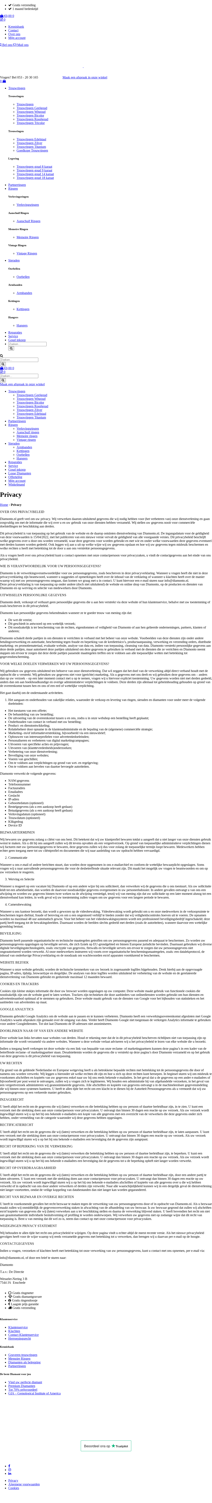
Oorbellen (23, 277)
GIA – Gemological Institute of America (34, 1393)
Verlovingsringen (28, 204)
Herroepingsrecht (19, 1338)
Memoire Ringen (28, 237)
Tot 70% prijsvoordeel (22, 1389)
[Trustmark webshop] (52, 77)
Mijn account (16, 38)
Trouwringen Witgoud (31, 111)
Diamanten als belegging (24, 1362)
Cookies (13, 1488)
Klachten (14, 1331)
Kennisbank (16, 26)
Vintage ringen (26, 439)
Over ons (14, 34)
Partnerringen (17, 185)
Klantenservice (18, 1327)
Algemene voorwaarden (24, 1484)
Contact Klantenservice (23, 1335)
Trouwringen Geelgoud (32, 108)
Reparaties (15, 332)
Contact (13, 30)
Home (4, 505)
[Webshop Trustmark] (45, 1435)
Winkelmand (16, 484)
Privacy (13, 1480)
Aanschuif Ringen (28, 221)
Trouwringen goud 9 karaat (34, 170)
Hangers (22, 325)
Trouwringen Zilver (29, 143)
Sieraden (14, 260)
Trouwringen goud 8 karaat (34, 166)
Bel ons (7, 45)
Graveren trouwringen (22, 1354)
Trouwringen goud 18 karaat (35, 178)
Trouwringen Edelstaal (31, 139)
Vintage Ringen (27, 253)
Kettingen (23, 309)
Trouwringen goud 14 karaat (35, 174)
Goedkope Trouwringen (32, 150)
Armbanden (24, 293)
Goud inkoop (17, 340)
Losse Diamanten (19, 473)
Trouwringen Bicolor (30, 115)
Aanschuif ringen (28, 432)
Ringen (13, 188)
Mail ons (22, 45)
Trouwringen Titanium (31, 146)
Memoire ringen (27, 436)
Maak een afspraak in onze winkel (85, 77)
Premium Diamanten (21, 1386)
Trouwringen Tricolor (31, 123)
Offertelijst (15, 477)
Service (13, 336)
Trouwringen (16, 88)
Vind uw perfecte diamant (25, 1382)
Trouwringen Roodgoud (32, 119)
